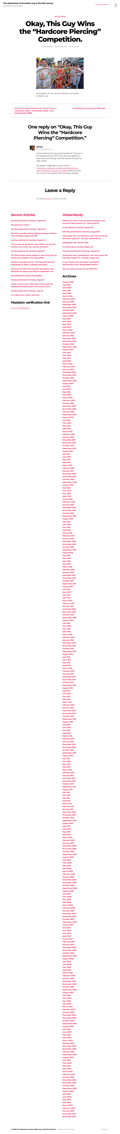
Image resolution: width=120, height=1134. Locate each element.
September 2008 (69, 888)
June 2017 (66, 592)
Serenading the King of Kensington (26, 276)
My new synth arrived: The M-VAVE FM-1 (80, 269)
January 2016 (68, 640)
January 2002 (68, 1111)
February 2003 (68, 1074)
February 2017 (68, 603)
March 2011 (67, 804)
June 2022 (66, 423)
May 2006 (66, 967)
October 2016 (68, 615)
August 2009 (67, 857)
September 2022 (69, 415)
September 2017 (69, 584)
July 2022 (66, 420)
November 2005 (69, 984)
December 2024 (69, 338)
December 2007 (69, 914)
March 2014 (67, 702)
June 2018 (66, 558)
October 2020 (68, 479)
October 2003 (68, 1052)
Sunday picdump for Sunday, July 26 (27, 291)
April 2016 (66, 632)
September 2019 (69, 516)
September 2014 (69, 685)
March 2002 (67, 1105)
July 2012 (66, 758)
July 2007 (66, 928)
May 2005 (66, 1001)
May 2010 (66, 832)
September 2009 (69, 854)
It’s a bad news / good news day (25, 295)
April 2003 (66, 1069)
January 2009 (68, 877)
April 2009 (66, 868)
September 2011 (69, 787)
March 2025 (67, 330)
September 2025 (69, 313)
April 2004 (66, 1038)
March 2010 (67, 837)
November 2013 (69, 713)
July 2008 (66, 894)
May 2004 (66, 1035)
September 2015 (69, 651)
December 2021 (69, 440)
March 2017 (67, 601)
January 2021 (68, 471)
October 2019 (68, 513)
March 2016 (67, 634)
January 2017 (68, 606)
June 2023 (66, 389)
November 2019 (69, 510)
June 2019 (66, 524)
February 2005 (68, 1009)
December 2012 (69, 744)
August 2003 (67, 1057)
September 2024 (69, 347)
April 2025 (66, 327)
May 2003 (66, 1066)
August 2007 (67, 925)
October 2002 (68, 1086)
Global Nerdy (72, 215)
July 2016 (66, 623)
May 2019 (66, 527)
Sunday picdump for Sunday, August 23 (28, 229)
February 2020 (68, 502)
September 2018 (69, 550)
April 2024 (66, 361)
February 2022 (68, 434)
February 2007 (68, 942)
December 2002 (69, 1080)
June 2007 (66, 930)
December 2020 (69, 474)
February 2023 (68, 400)
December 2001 (69, 1114)
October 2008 (68, 885)
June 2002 (66, 1097)
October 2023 (68, 378)
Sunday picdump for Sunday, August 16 (28, 240)
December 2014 (69, 677)
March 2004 (67, 1040)
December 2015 (69, 643)
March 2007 (67, 939)
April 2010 (66, 835)
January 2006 (68, 978)
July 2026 (66, 285)
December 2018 (69, 541)
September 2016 (69, 618)
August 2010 (67, 823)
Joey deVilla (49, 46)
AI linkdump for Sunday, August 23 (77, 247)
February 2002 (68, 1108)
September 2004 (69, 1024)
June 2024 (66, 355)
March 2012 (67, 770)
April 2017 (66, 598)
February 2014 (68, 705)
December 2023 (69, 372)
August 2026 (67, 282)
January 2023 (68, 403)
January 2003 (68, 1077)
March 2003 (67, 1071)
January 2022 (68, 437)
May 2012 (66, 764)
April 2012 (66, 767)
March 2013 (67, 736)
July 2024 (66, 352)
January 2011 (67, 809)
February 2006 (68, 976)
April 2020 (66, 496)
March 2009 (67, 871)
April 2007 (66, 936)
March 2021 (67, 465)
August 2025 (67, 316)
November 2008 (69, 883)
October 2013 (68, 716)
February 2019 (68, 536)
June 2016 (66, 626)
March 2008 (67, 905)
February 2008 (68, 908)
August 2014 (67, 688)
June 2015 (66, 660)
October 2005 (68, 987)
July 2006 (66, 962)
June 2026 (66, 288)
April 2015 (66, 665)
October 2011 (67, 784)
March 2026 (67, 296)
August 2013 (67, 722)
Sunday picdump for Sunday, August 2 (28, 280)
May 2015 (66, 663)
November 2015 (69, 646)
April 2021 (66, 462)
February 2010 (68, 840)
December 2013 (69, 711)
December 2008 (69, 880)
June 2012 (66, 761)
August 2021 (67, 451)
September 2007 (69, 922)
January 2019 (68, 539)
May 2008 (66, 899)
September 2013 (69, 719)
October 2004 (68, 1021)
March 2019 (67, 533)
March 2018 (67, 567)
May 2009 (66, 866)
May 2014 (66, 696)
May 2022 (66, 426)
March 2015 (67, 668)
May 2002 (66, 1100)
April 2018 (66, 564)
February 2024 (68, 367)
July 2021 (66, 454)
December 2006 (69, 947)
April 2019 (66, 530)
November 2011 (69, 781)
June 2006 (66, 964)
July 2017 (66, 589)
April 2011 (66, 801)
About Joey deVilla (101, 4)
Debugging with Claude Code (75, 243)
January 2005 (68, 1012)
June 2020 (66, 491)
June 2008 (67, 897)
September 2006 (69, 956)
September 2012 (69, 753)
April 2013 (66, 733)
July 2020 (66, 488)
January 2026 (68, 302)
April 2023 (66, 395)
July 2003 (66, 1060)
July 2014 (66, 691)
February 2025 (68, 333)
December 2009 (69, 846)
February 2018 (68, 570)
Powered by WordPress (66, 1129)
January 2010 (68, 843)
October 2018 (68, 547)
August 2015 (67, 654)
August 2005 (67, 992)
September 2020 (69, 482)
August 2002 (67, 1091)
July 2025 (66, 319)
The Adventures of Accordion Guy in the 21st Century (28, 3)
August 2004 (68, 1026)
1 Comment (75, 46)
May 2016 (66, 629)
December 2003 (69, 1046)
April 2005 (66, 1004)
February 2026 (68, 299)
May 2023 (66, 392)
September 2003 (69, 1055)
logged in (49, 199)
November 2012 (69, 747)
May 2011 (66, 798)
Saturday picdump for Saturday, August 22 (80, 251)
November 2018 (69, 544)
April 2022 (66, 429)
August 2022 (67, 417)
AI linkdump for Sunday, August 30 (77, 227)
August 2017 (67, 586)
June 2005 (66, 998)
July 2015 (66, 657)
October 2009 (68, 851)
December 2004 (69, 1015)
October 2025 (68, 310)
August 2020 (67, 485)
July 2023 (66, 386)
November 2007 (69, 916)
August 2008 (68, 891)
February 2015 (68, 671)
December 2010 (69, 812)
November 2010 (69, 815)
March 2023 (67, 398)
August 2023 (67, 383)
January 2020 (68, 505)
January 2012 (68, 775)
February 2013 (68, 739)
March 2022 (67, 431)
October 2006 (68, 953)
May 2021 (66, 460)
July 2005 (66, 995)
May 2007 (66, 933)
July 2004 (66, 1029)
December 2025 (69, 305)
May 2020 (66, 493)
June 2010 (66, 829)
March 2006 (67, 973)
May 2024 (66, 358)
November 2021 (69, 443)
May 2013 (66, 730)
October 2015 (68, 648)
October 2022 (68, 412)
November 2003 (69, 1049)
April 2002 (66, 1102)
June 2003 (66, 1063)
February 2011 (68, 806)
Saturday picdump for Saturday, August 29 (81, 232)
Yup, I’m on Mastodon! (20, 308)
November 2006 (69, 950)
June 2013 (66, 727)
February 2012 (68, 773)
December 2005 (69, 981)
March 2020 (67, 499)
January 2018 (68, 572)
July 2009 (66, 860)
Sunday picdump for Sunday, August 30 (28, 221)
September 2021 (69, 448)
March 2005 (67, 1007)
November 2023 (69, 375)
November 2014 (69, 680)
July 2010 (66, 826)
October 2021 (68, 445)
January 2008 (68, 911)
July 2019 (66, 522)
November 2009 (69, 849)
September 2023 (69, 381)
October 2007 (68, 919)
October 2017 (68, 581)
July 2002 (66, 1094)
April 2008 (66, 902)
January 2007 (68, 945)
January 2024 (68, 369)
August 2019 (67, 519)
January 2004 (68, 1043)
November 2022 (69, 409)
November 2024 (69, 341)
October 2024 (68, 344)
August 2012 (67, 756)
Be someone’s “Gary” (20, 225)
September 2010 (69, 821)
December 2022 (69, 406)
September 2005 (69, 990)
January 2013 (68, 742)
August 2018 (67, 553)
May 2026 (66, 290)
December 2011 (68, 778)
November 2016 (69, 612)
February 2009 (68, 874)
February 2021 (68, 468)
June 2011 (66, 795)
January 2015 (68, 674)
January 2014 (68, 708)
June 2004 (67, 1032)
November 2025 (69, 307)
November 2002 (69, 1083)
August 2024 (67, 350)
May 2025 (66, 324)
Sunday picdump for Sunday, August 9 (28, 251)
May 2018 (66, 561)
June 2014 (66, 694)
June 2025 (66, 321)
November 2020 (69, 477)
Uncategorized (60, 16)
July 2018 (66, 555)
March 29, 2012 (62, 46)
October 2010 (68, 818)
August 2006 (67, 959)
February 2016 (68, 637)
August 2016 (67, 620)
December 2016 (69, 609)
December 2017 (69, 575)
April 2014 (66, 699)
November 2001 (69, 1117)
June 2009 (66, 863)
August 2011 (67, 789)
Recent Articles (23, 215)
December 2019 (69, 508)
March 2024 (67, 364)
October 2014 (68, 682)
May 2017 (66, 595)
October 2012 (68, 750)
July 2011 (66, 792)
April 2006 (66, 970)
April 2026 (66, 293)
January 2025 (68, 336)
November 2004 (69, 1018)
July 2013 (66, 725)
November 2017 (69, 578)
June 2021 (66, 457)
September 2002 (69, 1088)
